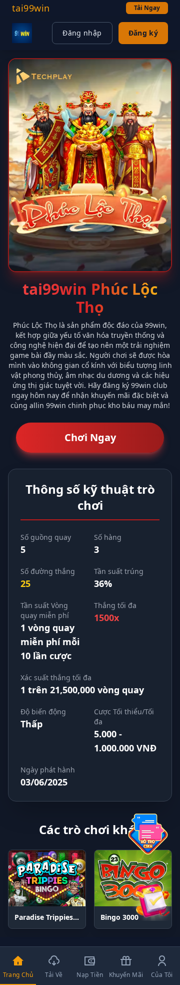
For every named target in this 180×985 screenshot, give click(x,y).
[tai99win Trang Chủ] (22, 33)
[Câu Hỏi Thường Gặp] (148, 834)
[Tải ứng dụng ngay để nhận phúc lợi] (152, 901)
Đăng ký (143, 33)
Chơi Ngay (90, 437)
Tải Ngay (147, 8)
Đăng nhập (82, 33)
